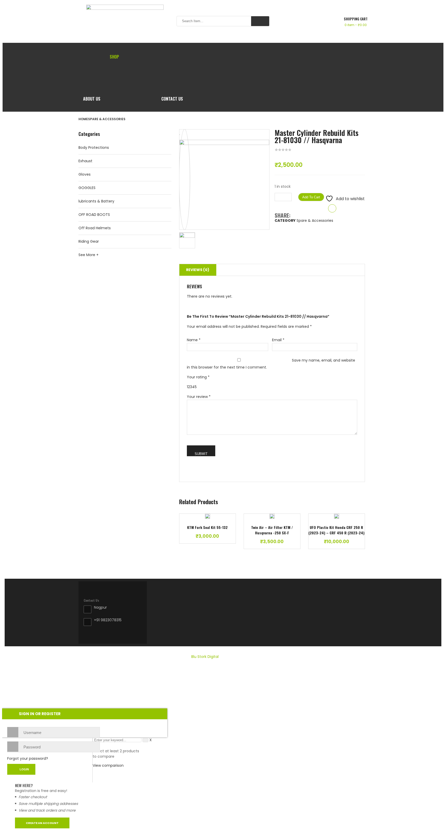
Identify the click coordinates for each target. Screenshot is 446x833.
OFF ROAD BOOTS (94, 214)
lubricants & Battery (96, 201)
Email (278, 339)
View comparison (108, 765)
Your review (199, 396)
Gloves (84, 174)
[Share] (429, 5)
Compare (332, 208)
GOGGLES (86, 187)
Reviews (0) (197, 269)
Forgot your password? (27, 758)
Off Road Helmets (94, 228)
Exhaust (85, 161)
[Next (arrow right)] (437, 416)
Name (194, 339)
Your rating (198, 377)
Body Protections (93, 147)
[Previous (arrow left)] (9, 416)
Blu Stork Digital (205, 656)
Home (83, 119)
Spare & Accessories (106, 119)
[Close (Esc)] (440, 5)
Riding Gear (88, 241)
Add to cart (311, 197)
